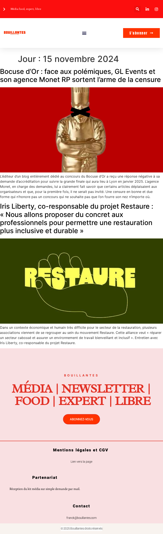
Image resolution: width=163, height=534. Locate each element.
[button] (137, 9)
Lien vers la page (81, 461)
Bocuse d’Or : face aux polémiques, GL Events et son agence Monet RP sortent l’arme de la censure (80, 75)
